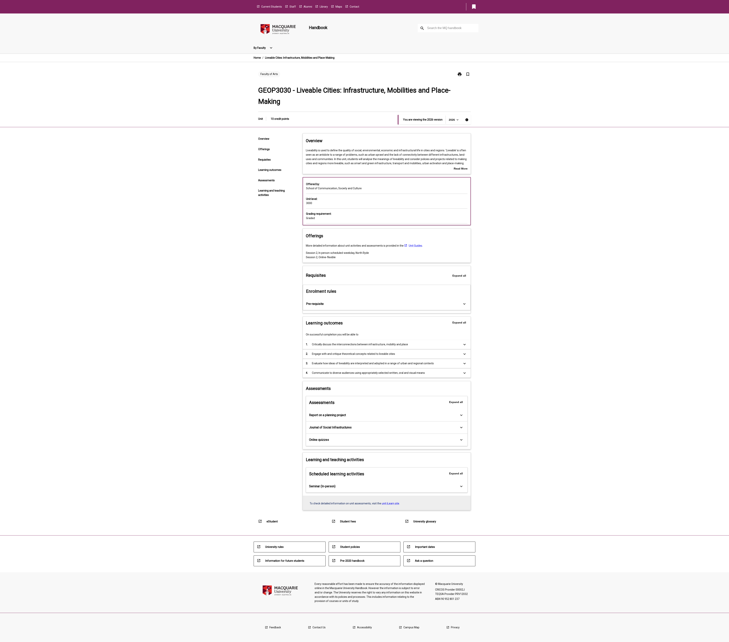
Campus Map (411, 627)
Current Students (271, 6)
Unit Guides (415, 245)
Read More (461, 169)
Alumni (308, 6)
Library (324, 6)
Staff (293, 6)
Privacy (455, 627)
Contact (354, 6)
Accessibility (364, 627)
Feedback (275, 627)
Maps (338, 6)
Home (257, 57)
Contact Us (319, 627)
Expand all (459, 275)
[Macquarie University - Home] (278, 30)
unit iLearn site (390, 503)
